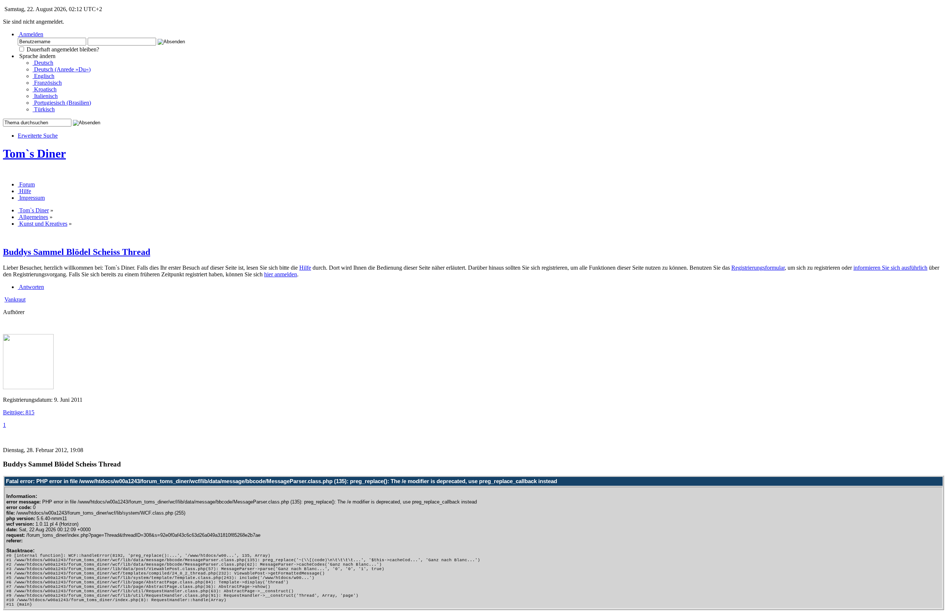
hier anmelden (280, 274)
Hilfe (305, 268)
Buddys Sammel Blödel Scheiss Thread (76, 252)
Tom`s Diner (34, 153)
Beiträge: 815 (18, 412)
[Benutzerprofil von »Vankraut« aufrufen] (28, 387)
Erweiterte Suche (38, 135)
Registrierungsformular (758, 268)
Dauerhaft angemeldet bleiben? (62, 49)
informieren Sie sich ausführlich (890, 268)
